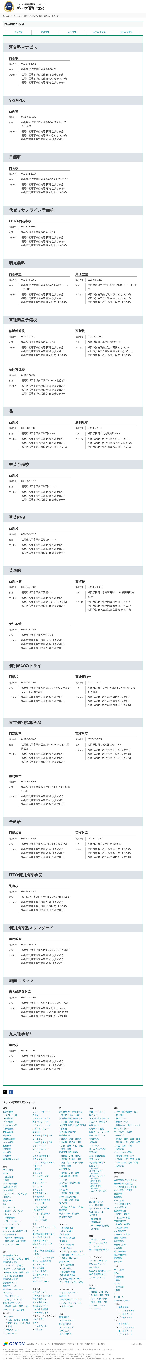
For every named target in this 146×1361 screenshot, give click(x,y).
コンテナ (38, 1166)
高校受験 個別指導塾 (68, 1152)
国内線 (37, 1309)
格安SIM (120, 1115)
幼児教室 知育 (65, 1217)
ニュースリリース (43, 1344)
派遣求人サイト (96, 1159)
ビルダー (9, 1316)
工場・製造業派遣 (97, 1156)
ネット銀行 (8, 1190)
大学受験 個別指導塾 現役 (70, 1118)
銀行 (7, 1180)
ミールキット (38, 1139)
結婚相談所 (94, 1267)
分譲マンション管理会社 (14, 1269)
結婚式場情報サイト (98, 1274)
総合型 (37, 1247)
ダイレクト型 (11, 1115)
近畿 (21, 1272)
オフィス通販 (38, 1268)
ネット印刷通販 (96, 1205)
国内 (36, 1319)
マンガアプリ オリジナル (44, 1257)
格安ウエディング (97, 1264)
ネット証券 (8, 1170)
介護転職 (93, 1142)
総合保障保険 (120, 1251)
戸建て (20, 1259)
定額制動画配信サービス (43, 1234)
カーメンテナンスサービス (44, 1227)
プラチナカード (126, 1317)
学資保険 (7, 1156)
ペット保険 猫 (120, 1207)
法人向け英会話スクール (70, 1278)
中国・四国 (25, 1323)
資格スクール (65, 1261)
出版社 (37, 1254)
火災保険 (7, 1135)
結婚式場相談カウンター (100, 1271)
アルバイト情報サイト (99, 1122)
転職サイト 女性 (96, 1129)
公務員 (64, 1258)
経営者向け (96, 1219)
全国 (105, 1302)
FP (62, 1244)
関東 (107, 1292)
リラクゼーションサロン (70, 1299)
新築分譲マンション (12, 1303)
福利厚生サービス (40, 1274)
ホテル (35, 1322)
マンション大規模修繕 (13, 1276)
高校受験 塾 (64, 1135)
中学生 (72, 1207)
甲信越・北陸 (75, 1142)
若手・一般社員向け (100, 1225)
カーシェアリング (40, 1176)
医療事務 (70, 1244)
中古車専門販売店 (42, 1200)
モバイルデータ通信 (123, 1132)
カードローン (9, 1207)
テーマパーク (95, 1309)
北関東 (17, 1320)
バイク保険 (8, 1122)
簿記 (69, 1248)
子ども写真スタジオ (41, 1237)
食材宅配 (36, 1132)
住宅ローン (8, 1200)
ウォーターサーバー (41, 1112)
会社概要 (30, 1344)
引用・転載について (88, 1344)
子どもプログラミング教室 (71, 1282)
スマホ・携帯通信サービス (126, 1112)
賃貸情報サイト (10, 1282)
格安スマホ (121, 1118)
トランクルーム (39, 1159)
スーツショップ (66, 1327)
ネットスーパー (39, 1146)
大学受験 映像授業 (67, 1132)
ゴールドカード (12, 1224)
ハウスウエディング (98, 1260)
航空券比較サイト (40, 1299)
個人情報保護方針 (59, 1344)
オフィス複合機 (39, 1271)
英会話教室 (64, 1234)
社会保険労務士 (76, 1251)
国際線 (45, 1309)
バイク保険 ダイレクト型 (125, 1187)
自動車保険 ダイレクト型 (125, 1180)
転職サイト (94, 1125)
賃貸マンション (10, 1286)
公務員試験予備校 (67, 1275)
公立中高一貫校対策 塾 (69, 1183)
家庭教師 (63, 1210)
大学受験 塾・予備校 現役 (70, 1112)
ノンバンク (18, 1211)
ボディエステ (95, 1246)
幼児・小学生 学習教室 (69, 1213)
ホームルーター (121, 1129)
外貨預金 (7, 1197)
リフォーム (8, 1293)
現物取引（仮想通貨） (15, 1238)
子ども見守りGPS (41, 1281)
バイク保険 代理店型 (123, 1190)
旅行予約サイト (39, 1292)
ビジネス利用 (40, 1326)
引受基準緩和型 (123, 1217)
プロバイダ (119, 1135)
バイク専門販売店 (42, 1213)
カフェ (35, 1230)
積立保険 (118, 1261)
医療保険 (7, 1149)
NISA (5, 1173)
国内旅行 (38, 1295)
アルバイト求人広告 (98, 1191)
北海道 (64, 1139)
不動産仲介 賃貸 (10, 1279)
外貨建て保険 (120, 1244)
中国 (138, 1142)
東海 (15, 1272)
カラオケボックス (97, 1305)
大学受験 (18, 32)
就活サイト (94, 1115)
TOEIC (64, 1251)
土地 (27, 1259)
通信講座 (63, 1241)
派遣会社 (93, 1152)
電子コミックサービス (42, 1244)
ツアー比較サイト (40, 1312)
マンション (10, 1259)
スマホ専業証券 (10, 1183)
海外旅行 (48, 1295)
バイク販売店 (38, 1210)
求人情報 (101, 1344)
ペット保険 (8, 1142)
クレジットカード (11, 1214)
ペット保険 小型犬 (122, 1204)
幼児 (63, 1231)
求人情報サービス (97, 1162)
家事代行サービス (40, 1122)
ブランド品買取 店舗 (42, 1261)
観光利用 (38, 1329)
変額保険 (118, 1258)
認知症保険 (119, 1241)
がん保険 (7, 1152)
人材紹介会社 (95, 1182)
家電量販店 (64, 1317)
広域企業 (120, 1149)
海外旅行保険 (9, 1139)
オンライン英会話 (67, 1238)
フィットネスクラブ (68, 1293)
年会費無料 (10, 1217)
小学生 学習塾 (126, 32)
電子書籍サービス (40, 1240)
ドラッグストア (66, 1320)
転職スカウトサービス (99, 1132)
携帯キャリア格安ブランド (128, 1125)
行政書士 (65, 1255)
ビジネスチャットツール (100, 1208)
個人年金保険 (120, 1255)
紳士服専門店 (65, 1324)
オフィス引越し (39, 1264)
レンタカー (37, 1179)
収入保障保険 (122, 1228)
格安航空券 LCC (40, 1306)
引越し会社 (37, 1173)
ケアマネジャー (78, 1255)
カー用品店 (64, 1330)
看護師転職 (94, 1139)
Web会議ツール (96, 1212)
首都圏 (8, 1272)
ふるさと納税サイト (41, 1156)
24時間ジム (64, 1296)
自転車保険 (8, 1132)
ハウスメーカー (12, 1330)
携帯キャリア (122, 1122)
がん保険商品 (120, 1231)
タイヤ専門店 (65, 1334)
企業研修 (93, 1215)
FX (4, 1204)
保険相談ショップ (11, 1159)
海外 (42, 1319)
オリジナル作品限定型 (44, 1251)
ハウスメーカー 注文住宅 (13, 1310)
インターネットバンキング (15, 1194)
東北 (10, 1320)
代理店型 (9, 1118)
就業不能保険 (120, 1238)
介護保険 (118, 1248)
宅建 (63, 1248)
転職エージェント (97, 1135)
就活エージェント (97, 1112)
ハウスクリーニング (41, 1125)
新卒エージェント (97, 1177)
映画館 (92, 1288)
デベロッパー (11, 1333)
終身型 (119, 1214)
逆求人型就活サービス (99, 1118)
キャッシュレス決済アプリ (15, 1231)
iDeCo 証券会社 (10, 1187)
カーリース (37, 1186)
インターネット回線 (123, 1152)
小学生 (80, 1207)
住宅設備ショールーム (13, 1289)
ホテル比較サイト (40, 1302)
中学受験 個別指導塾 (68, 1176)
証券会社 (9, 1177)
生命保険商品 (120, 1221)
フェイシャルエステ (98, 1243)
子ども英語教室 (66, 1228)
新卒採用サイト (96, 1172)
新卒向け (95, 1229)
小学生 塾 (63, 1190)
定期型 (127, 1214)
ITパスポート (75, 1258)
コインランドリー (40, 1129)
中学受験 (72, 32)
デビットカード (10, 1228)
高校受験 (45, 32)
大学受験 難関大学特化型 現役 (72, 1125)
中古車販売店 (38, 1196)
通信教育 (63, 1203)
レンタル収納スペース (44, 1162)
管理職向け (96, 1222)
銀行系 (8, 1211)
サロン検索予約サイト (99, 1250)
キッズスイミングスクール (70, 1303)
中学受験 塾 (64, 1169)
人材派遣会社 (95, 1187)
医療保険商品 (120, 1211)
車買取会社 (37, 1190)
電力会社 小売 (39, 1278)
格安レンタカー (39, 1183)
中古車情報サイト (40, 1193)
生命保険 (7, 1146)
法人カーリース (96, 1202)
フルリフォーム (12, 1296)
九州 (27, 1272)
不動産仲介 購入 (10, 1262)
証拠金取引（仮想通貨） (16, 1241)
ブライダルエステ (97, 1239)
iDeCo (117, 1283)
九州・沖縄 (66, 1149)
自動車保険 (8, 1112)
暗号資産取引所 (10, 1234)
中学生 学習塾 (99, 32)
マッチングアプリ (97, 1277)
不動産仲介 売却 (10, 1255)
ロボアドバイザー (11, 1244)
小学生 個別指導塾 (67, 1196)
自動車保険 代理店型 (123, 1183)
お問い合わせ (73, 1344)
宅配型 (37, 1169)
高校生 (64, 1207)
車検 (34, 1224)
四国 (118, 1146)
